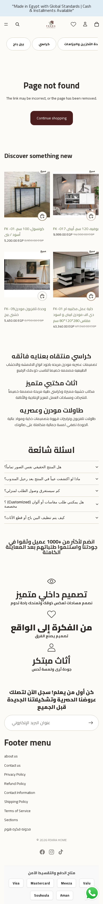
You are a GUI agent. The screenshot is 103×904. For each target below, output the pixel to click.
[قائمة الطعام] (6, 24)
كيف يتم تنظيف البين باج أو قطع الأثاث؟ (34, 517)
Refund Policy (15, 783)
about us (11, 756)
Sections (11, 819)
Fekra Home (57, 840)
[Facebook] (42, 852)
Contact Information (19, 792)
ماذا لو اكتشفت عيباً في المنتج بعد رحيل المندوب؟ (42, 478)
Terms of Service (17, 810)
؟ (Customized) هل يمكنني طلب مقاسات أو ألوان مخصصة (44, 504)
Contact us (12, 765)
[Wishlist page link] (73, 24)
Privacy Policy (15, 774)
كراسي (44, 44)
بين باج (18, 44)
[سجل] (90, 722)
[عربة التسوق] (96, 24)
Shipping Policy (16, 801)
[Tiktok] (61, 852)
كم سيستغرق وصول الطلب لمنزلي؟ (32, 490)
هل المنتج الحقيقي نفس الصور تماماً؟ (32, 467)
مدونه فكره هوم (17, 829)
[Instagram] (51, 852)
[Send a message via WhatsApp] (92, 893)
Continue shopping (52, 118)
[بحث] (17, 24)
